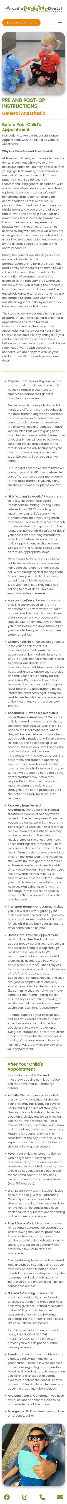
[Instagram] (24, 1498)
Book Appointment (21, 22)
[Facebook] (7, 1498)
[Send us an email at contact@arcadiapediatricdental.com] (60, 1498)
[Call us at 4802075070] (42, 1498)
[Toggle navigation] (60, 22)
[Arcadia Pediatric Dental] (33, 9)
